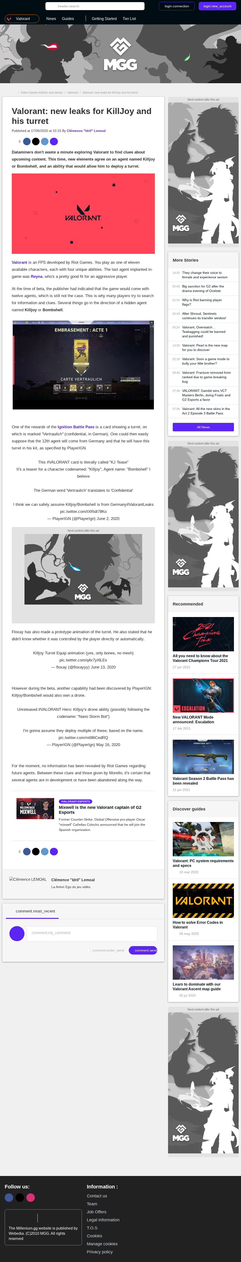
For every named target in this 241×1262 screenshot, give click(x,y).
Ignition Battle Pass (76, 427)
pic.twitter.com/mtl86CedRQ (83, 737)
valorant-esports (76, 801)
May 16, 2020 (108, 745)
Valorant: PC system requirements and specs (203, 863)
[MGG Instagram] (30, 1197)
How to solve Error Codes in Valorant (198, 924)
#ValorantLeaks (140, 504)
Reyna (36, 276)
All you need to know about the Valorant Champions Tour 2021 (200, 658)
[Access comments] (54, 141)
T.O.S (92, 1228)
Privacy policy (100, 1252)
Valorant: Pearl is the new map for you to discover (205, 347)
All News (203, 427)
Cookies (94, 1236)
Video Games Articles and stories (42, 92)
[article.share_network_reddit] (44, 141)
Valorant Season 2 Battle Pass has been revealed (203, 781)
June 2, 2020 (108, 518)
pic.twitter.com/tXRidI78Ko (83, 511)
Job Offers (96, 1212)
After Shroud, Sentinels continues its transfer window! (204, 316)
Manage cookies (102, 1244)
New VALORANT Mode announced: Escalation (193, 719)
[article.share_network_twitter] (36, 141)
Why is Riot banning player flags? (202, 302)
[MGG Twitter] (20, 1197)
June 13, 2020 (103, 667)
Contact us (97, 1196)
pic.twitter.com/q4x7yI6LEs (83, 660)
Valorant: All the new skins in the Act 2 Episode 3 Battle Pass (206, 411)
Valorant (72, 92)
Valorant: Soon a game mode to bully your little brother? (205, 361)
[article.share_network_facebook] (27, 141)
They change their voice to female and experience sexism (205, 275)
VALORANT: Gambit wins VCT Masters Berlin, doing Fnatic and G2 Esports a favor (206, 395)
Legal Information (103, 1220)
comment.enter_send (108, 950)
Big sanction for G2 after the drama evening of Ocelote (203, 288)
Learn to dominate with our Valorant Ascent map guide (197, 986)
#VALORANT (58, 462)
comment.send (145, 950)
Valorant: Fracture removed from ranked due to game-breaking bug (206, 377)
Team (92, 1204)
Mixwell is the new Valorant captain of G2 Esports (100, 810)
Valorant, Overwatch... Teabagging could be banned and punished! (203, 331)
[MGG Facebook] (9, 1197)
